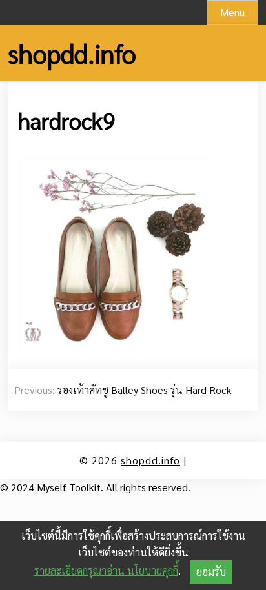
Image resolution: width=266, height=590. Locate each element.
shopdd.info (72, 52)
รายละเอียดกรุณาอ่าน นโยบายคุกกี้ (106, 570)
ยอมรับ (211, 571)
